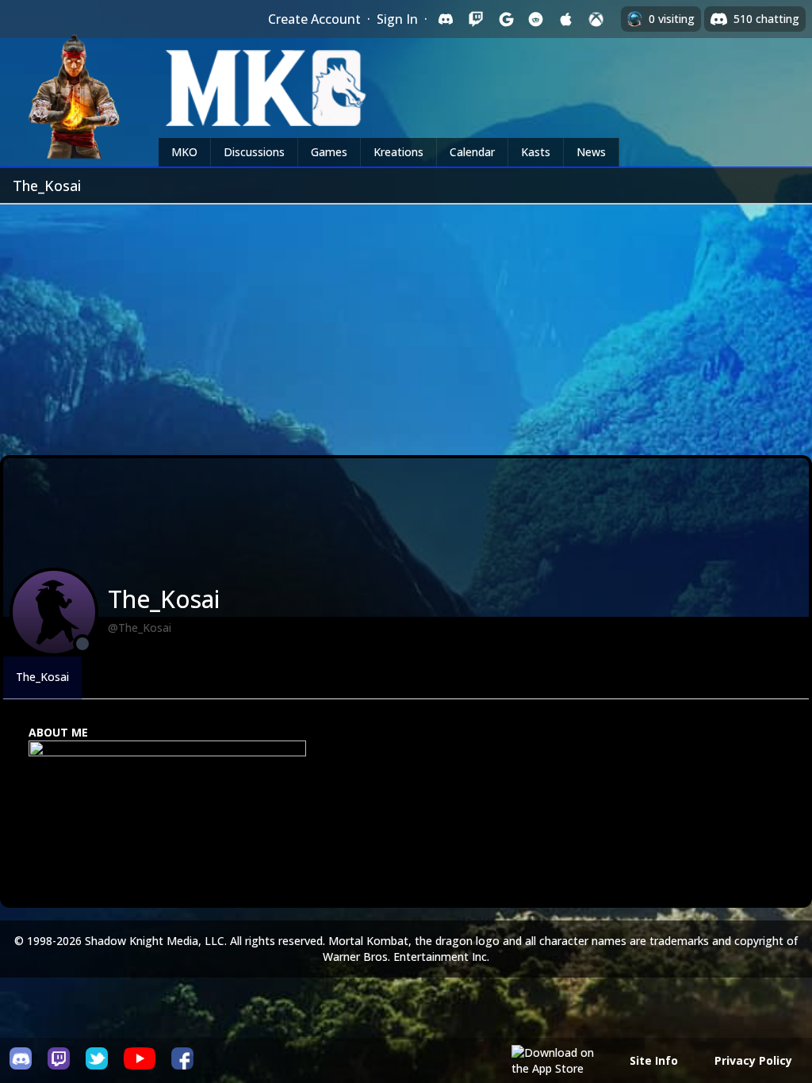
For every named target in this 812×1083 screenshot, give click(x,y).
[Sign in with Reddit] (536, 19)
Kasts (535, 151)
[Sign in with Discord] (446, 19)
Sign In (397, 19)
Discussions (254, 151)
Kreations (398, 151)
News (591, 151)
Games (329, 151)
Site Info (654, 1060)
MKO (184, 151)
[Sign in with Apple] (566, 19)
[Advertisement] (406, 323)
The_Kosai (42, 676)
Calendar (472, 151)
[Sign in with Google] (506, 19)
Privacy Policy (753, 1060)
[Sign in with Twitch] (476, 19)
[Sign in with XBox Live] (596, 19)
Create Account (314, 19)
